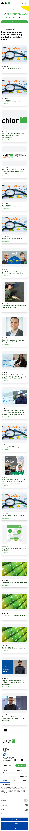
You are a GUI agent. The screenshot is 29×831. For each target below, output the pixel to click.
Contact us (20, 765)
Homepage (4, 10)
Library (10, 10)
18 (20, 730)
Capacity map (20, 772)
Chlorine (5, 772)
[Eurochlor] (5, 3)
